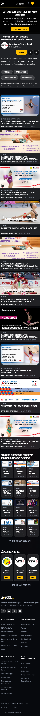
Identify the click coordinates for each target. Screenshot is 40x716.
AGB (15, 708)
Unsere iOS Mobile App (9, 635)
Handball (24, 632)
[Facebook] (20, 611)
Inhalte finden (6, 677)
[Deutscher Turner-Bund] (20, 562)
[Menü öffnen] (37, 3)
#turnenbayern (7, 64)
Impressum (22, 708)
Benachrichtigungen (28, 675)
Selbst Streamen (7, 632)
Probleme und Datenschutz (6, 682)
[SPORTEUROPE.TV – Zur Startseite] (2, 3)
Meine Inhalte (26, 664)
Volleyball (24, 643)
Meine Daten (25, 671)
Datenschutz (5, 703)
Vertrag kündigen (7, 693)
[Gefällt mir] (30, 52)
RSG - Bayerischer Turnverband (7, 571)
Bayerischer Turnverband (20, 44)
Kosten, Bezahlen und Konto (8, 668)
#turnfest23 (22, 61)
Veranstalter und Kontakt (7, 688)
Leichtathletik (26, 639)
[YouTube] (9, 611)
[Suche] (28, 3)
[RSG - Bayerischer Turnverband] (7, 562)
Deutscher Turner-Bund (20, 571)
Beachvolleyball (26, 635)
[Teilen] (36, 52)
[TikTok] (14, 611)
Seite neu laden (20, 29)
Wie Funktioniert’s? (8, 624)
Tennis (23, 628)
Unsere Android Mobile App (9, 640)
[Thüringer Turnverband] (33, 562)
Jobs (3, 649)
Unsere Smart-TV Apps (9, 645)
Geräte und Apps (7, 674)
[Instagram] (3, 611)
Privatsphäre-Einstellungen (20, 703)
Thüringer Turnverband (33, 571)
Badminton (25, 646)
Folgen (21, 52)
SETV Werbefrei (6, 628)
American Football (27, 624)
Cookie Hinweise (6, 708)
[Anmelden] (32, 3)
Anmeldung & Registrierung (26, 680)
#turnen (31, 61)
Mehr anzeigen (21, 540)
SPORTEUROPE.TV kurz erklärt (9, 662)
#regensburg (19, 64)
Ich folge (24, 667)
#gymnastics (29, 64)
